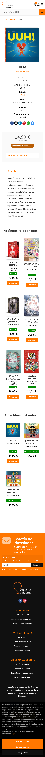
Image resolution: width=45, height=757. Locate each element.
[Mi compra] (34, 4)
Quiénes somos (22, 664)
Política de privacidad (22, 646)
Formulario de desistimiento (22, 673)
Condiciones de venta (22, 641)
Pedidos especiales (22, 668)
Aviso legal (22, 637)
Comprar (13, 283)
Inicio (6, 19)
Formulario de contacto (22, 623)
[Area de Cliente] (38, 4)
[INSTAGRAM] (25, 601)
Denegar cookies (22, 747)
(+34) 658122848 (22, 614)
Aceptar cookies (22, 741)
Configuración (22, 752)
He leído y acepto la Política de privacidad (21, 570)
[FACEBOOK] (20, 601)
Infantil (13, 19)
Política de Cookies (22, 650)
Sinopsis (12, 171)
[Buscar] (42, 12)
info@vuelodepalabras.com (23, 619)
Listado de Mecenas (22, 677)
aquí (13, 733)
